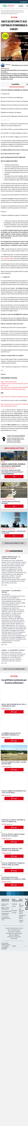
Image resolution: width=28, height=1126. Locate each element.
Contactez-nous (15, 944)
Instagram (14, 925)
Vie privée (11, 946)
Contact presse (21, 935)
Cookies (17, 946)
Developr (4, 963)
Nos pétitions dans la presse (21, 926)
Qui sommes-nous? (21, 920)
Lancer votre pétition (5, 919)
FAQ (9, 944)
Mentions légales (14, 949)
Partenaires (14, 953)
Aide (21, 943)
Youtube (14, 927)
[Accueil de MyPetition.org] (8, 6)
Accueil (21, 6)
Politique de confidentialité (14, 948)
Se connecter (23, 2)
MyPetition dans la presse (22, 931)
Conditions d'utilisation (13, 951)
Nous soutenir (15, 943)
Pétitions (9, 10)
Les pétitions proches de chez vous (6, 933)
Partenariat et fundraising (5, 928)
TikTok (14, 921)
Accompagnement (7, 926)
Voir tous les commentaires (14, 669)
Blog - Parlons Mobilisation (5, 923)
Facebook (14, 918)
